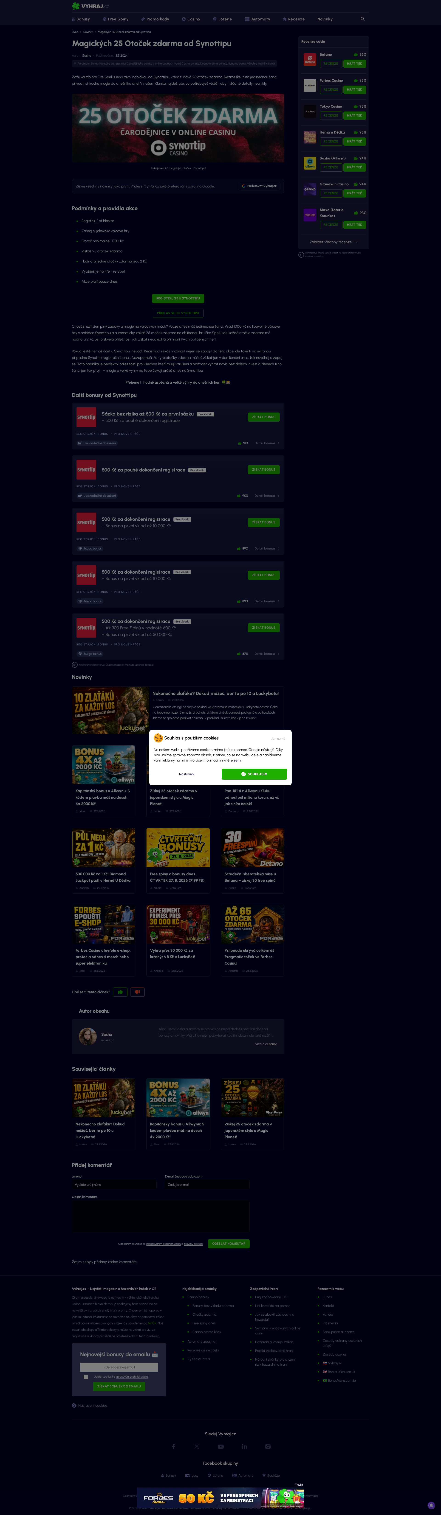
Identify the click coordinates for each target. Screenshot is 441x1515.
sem (237, 760)
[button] (278, 738)
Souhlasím (258, 774)
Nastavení (186, 774)
